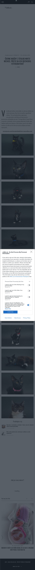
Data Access (17, 318)
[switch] (28, 285)
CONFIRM (10, 312)
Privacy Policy (26, 318)
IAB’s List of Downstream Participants (19, 276)
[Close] (31, 252)
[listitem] (17, 281)
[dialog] (17, 285)
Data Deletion (8, 318)
